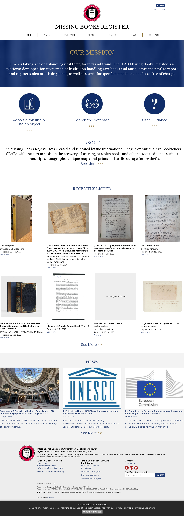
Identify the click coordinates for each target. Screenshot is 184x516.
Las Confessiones (150, 245)
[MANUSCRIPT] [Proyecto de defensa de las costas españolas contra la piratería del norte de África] (115, 248)
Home (28, 35)
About (48, 35)
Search (113, 35)
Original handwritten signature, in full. (160, 323)
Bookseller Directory (90, 465)
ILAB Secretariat (132, 463)
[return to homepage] (28, 453)
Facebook (127, 468)
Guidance (70, 35)
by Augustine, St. (149, 249)
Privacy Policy (122, 508)
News (133, 35)
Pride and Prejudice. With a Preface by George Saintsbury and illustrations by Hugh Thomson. (20, 326)
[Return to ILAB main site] (92, 13)
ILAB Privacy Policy (44, 492)
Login (160, 5)
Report (92, 35)
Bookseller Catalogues (91, 471)
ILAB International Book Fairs (50, 468)
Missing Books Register (92, 27)
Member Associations (46, 466)
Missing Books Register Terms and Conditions (105, 492)
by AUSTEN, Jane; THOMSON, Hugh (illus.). (21, 332)
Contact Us (158, 9)
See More (89, 164)
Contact (153, 35)
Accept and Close (92, 512)
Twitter (136, 468)
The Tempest (7, 245)
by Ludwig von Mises (104, 329)
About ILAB (42, 463)
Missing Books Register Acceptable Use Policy (70, 492)
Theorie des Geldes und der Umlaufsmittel (108, 324)
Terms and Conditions (144, 508)
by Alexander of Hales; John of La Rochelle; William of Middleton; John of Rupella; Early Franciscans (68, 259)
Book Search (86, 468)
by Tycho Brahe (149, 327)
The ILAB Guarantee (90, 475)
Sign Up (160, 475)
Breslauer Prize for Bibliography (50, 471)
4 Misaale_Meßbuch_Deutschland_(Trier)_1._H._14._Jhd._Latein (78, 324)
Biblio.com (50, 497)
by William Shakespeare (12, 249)
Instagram (131, 468)
